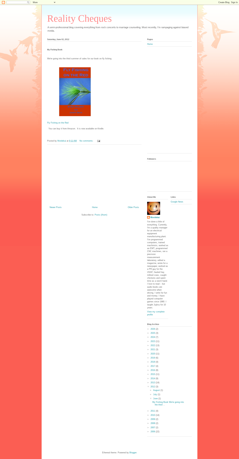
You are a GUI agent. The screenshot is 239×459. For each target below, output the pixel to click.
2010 (153, 415)
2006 (153, 431)
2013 (153, 382)
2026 (153, 329)
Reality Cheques (79, 18)
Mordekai (155, 217)
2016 (153, 370)
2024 (153, 337)
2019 (153, 358)
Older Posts (133, 207)
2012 (153, 386)
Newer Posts (56, 207)
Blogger (132, 452)
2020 (153, 353)
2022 (153, 345)
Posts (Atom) (101, 215)
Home (95, 207)
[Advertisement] (94, 174)
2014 (153, 378)
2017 (153, 366)
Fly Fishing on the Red (57, 123)
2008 (153, 423)
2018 (153, 362)
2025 (153, 333)
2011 (153, 411)
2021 (153, 349)
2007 (153, 427)
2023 (153, 341)
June (155, 398)
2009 (153, 419)
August (156, 390)
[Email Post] (98, 141)
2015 (153, 374)
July (155, 394)
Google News (177, 202)
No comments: (87, 141)
